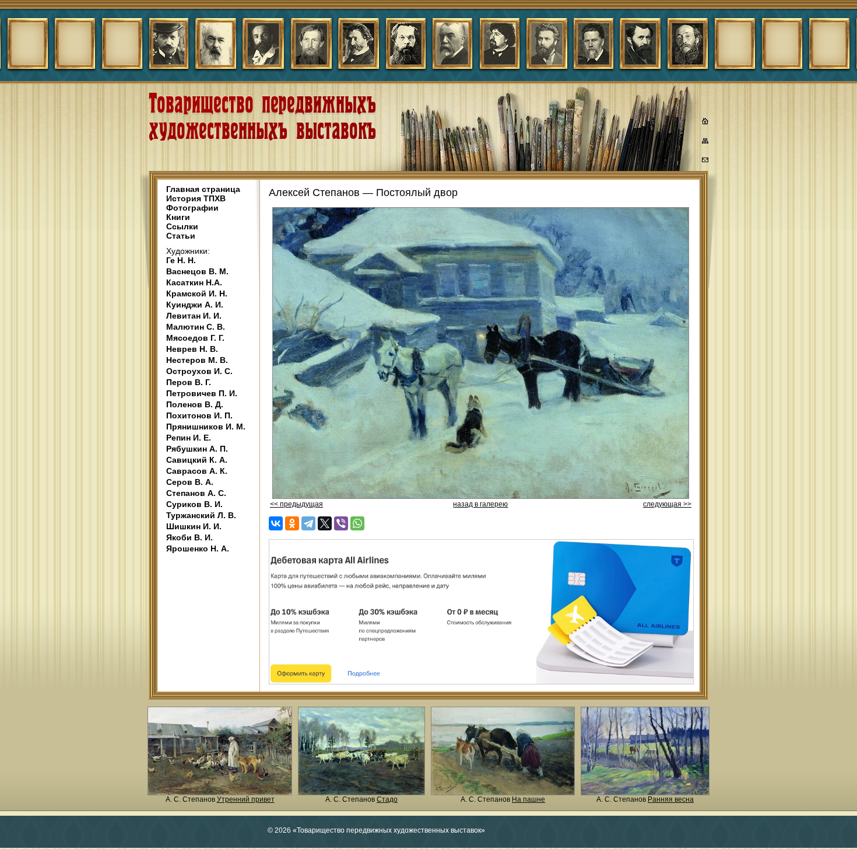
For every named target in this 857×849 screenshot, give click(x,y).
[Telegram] (308, 523)
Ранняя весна (671, 799)
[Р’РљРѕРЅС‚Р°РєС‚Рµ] (276, 523)
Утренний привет (246, 799)
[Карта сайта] (705, 143)
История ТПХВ (196, 198)
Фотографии (192, 207)
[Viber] (341, 523)
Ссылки (182, 226)
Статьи (180, 235)
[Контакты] (705, 162)
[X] (325, 523)
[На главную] (705, 122)
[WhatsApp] (357, 523)
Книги (178, 217)
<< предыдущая (296, 504)
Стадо (387, 799)
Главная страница (203, 189)
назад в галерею (480, 504)
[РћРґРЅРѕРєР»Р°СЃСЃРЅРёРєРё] (292, 523)
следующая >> (667, 504)
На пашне (528, 799)
